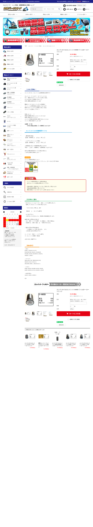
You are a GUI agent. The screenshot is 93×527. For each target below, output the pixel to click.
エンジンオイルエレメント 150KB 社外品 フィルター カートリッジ (57, 344)
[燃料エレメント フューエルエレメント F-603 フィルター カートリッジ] (43, 336)
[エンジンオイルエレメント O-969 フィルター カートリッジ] (71, 336)
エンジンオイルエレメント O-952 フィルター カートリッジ (85, 344)
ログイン (79, 9)
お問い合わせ (69, 9)
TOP (26, 46)
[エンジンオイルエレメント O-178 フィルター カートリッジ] (30, 336)
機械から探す (64, 14)
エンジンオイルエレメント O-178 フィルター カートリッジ (30, 344)
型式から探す (11, 14)
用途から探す (46, 14)
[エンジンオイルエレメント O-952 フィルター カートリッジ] (85, 336)
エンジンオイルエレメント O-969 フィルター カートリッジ (71, 344)
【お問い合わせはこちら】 (10, 236)
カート (87, 9)
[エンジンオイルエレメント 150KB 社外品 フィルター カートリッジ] (57, 336)
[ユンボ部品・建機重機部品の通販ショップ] (15, 10)
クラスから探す (81, 14)
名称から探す (29, 14)
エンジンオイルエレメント (49, 46)
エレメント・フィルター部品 (34, 46)
